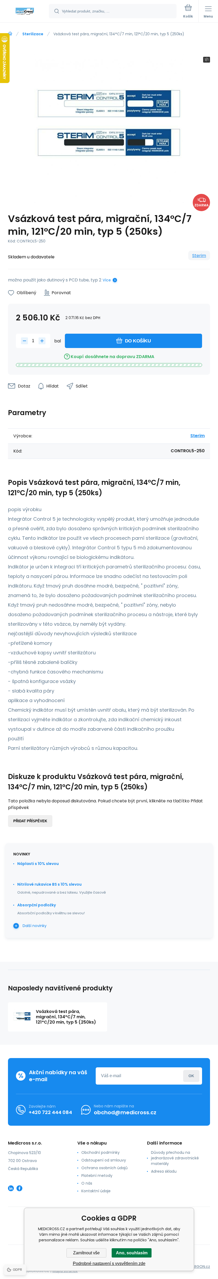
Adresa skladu (164, 1171)
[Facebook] (19, 1188)
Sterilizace (32, 34)
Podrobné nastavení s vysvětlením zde (109, 1263)
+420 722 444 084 (50, 1112)
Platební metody (96, 1175)
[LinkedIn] (11, 1188)
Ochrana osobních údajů (104, 1168)
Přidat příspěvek (30, 821)
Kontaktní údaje (96, 1191)
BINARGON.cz (198, 1266)
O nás (86, 1183)
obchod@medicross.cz (125, 1112)
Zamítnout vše (86, 1253)
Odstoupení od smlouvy (103, 1160)
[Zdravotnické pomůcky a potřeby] (10, 34)
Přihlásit (191, 1076)
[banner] (24, 11)
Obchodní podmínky (100, 1152)
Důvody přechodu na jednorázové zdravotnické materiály (175, 1158)
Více (107, 280)
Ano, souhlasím (132, 1253)
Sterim (199, 256)
